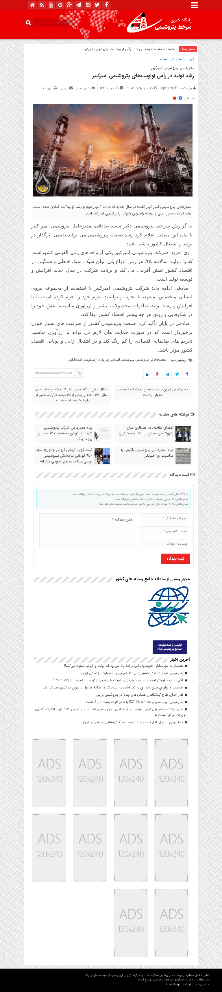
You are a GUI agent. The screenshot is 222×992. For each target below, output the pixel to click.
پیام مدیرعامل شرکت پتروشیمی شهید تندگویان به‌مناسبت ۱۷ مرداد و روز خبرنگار (65, 433)
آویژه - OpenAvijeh (178, 984)
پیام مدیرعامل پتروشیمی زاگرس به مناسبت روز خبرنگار (146, 453)
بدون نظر (84, 88)
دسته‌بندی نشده (165, 49)
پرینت (48, 88)
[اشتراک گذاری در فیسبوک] (187, 374)
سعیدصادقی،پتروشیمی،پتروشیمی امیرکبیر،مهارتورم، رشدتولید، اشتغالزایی (117, 359)
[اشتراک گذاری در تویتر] (177, 374)
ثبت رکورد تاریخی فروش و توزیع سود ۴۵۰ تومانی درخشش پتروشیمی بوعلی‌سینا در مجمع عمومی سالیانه (64, 455)
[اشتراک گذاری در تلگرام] (167, 374)
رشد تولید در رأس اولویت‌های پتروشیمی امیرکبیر (143, 76)
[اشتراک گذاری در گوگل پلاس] (158, 374)
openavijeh (169, 88)
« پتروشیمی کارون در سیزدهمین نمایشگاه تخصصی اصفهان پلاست (152, 392)
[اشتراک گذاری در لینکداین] (147, 374)
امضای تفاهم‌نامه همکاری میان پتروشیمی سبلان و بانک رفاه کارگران (146, 430)
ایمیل (64, 88)
